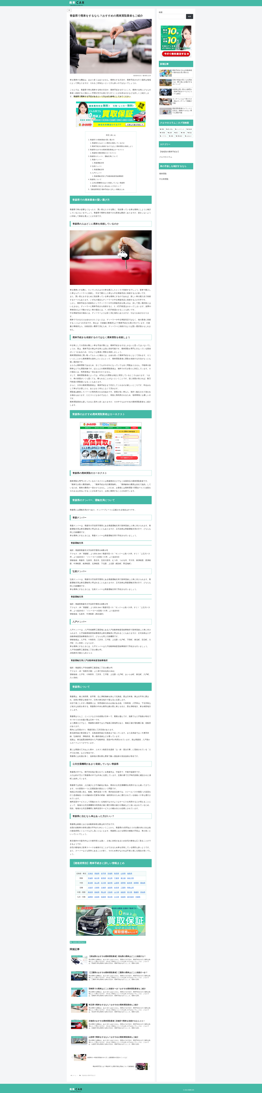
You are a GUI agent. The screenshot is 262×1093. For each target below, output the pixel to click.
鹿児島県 (130, 897)
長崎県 (103, 897)
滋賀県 (110, 888)
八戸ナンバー (97, 173)
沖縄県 (137, 897)
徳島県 (123, 892)
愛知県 (142, 883)
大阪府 (90, 888)
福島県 (129, 873)
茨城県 (90, 878)
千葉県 (116, 878)
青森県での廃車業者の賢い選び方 (102, 140)
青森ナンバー (97, 159)
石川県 (103, 883)
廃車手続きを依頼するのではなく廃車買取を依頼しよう (112, 146)
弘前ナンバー (97, 166)
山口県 (116, 892)
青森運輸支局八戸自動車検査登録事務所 (108, 176)
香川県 (129, 892)
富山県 (96, 883)
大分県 (116, 897)
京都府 (103, 888)
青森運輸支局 (99, 163)
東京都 (123, 878)
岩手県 (103, 873)
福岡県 (90, 897)
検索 (161, 12)
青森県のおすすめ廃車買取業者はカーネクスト (107, 150)
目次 (108, 135)
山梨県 (116, 883)
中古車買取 (163, 179)
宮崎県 (123, 897)
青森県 (96, 873)
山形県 (123, 873)
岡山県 (103, 892)
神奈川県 (130, 878)
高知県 (142, 892)
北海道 (90, 873)
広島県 (110, 892)
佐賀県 (96, 897)
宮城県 (110, 873)
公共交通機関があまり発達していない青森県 (108, 183)
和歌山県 (130, 888)
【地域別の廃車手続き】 (79, 942)
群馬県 (103, 878)
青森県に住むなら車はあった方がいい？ (106, 186)
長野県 (123, 883)
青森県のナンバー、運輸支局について (104, 156)
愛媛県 (136, 892)
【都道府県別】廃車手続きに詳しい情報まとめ (107, 189)
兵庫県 (96, 888)
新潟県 (90, 883)
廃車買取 (163, 174)
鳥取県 (90, 892)
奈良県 (116, 888)
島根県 (96, 892)
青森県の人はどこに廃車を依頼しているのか (108, 143)
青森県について (95, 179)
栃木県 (96, 878)
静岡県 (136, 883)
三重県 (123, 888)
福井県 (110, 883)
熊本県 (110, 897)
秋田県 (116, 873)
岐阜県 (129, 883)
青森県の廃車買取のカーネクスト (104, 153)
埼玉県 (110, 878)
